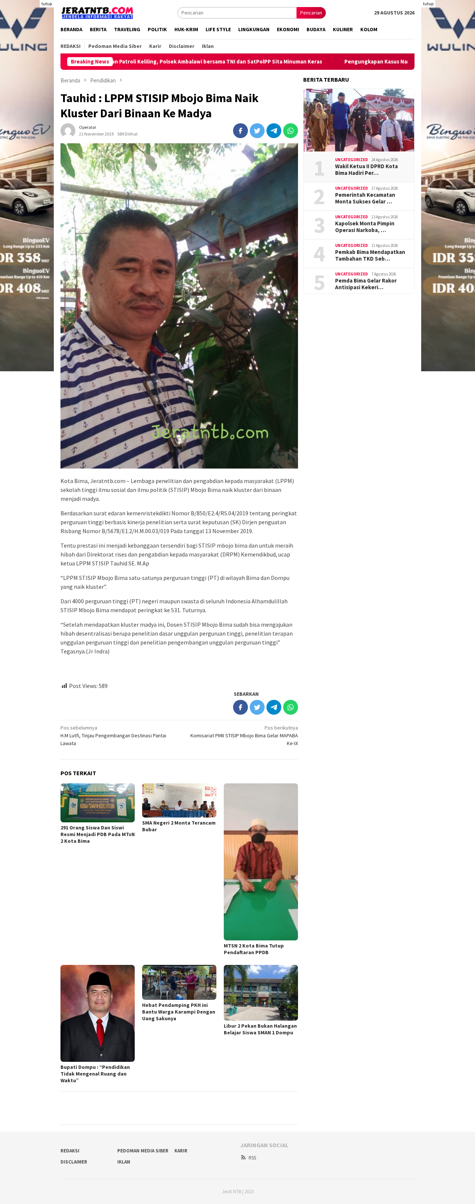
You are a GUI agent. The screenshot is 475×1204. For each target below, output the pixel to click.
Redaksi (69, 1151)
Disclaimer (73, 1162)
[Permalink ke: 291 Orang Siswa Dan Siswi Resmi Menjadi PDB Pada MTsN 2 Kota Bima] (97, 802)
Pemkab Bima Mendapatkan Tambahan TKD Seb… (370, 255)
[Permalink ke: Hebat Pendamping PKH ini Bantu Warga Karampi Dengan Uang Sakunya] (179, 982)
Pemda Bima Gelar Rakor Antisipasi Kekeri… (366, 284)
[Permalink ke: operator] (67, 130)
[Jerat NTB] (97, 12)
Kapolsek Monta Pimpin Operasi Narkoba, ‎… (364, 227)
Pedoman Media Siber (142, 1151)
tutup (47, 3)
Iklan (123, 1162)
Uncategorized (351, 159)
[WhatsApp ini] (290, 130)
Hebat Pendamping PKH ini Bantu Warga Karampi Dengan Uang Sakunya (178, 1012)
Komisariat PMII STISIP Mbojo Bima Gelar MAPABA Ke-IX (244, 735)
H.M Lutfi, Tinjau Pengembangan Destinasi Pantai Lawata (113, 735)
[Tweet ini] (257, 130)
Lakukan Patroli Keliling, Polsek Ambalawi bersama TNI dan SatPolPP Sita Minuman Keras (162, 61)
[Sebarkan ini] (240, 130)
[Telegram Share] (273, 130)
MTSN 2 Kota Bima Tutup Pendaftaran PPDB (254, 949)
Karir (180, 1151)
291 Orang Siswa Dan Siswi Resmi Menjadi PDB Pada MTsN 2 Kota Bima (97, 834)
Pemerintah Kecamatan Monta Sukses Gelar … (365, 198)
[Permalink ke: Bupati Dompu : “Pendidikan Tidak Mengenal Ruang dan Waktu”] (97, 1013)
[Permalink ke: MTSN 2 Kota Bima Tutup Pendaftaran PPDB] (261, 861)
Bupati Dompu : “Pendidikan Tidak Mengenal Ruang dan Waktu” (95, 1074)
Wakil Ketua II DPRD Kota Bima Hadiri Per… (366, 169)
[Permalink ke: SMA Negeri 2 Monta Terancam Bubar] (179, 800)
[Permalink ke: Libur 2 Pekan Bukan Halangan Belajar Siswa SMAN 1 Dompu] (261, 993)
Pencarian (311, 12)
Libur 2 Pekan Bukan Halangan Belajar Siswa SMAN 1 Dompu (260, 1029)
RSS (252, 1158)
